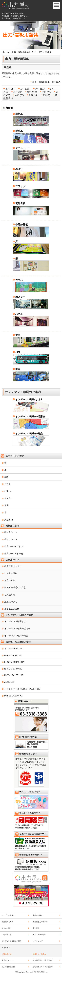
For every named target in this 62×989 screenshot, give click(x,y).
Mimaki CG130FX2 (13, 695)
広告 (44, 95)
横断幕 (19, 113)
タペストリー (22, 147)
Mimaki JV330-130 (13, 655)
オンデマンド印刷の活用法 (30, 416)
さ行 (33, 52)
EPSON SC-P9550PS (14, 662)
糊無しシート (10, 539)
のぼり (19, 169)
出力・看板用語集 (20, 52)
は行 (29, 92)
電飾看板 (20, 203)
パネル (19, 313)
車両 (17, 369)
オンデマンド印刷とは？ (29, 399)
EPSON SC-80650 (13, 668)
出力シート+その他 (13, 553)
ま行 (44, 92)
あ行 (7, 89)
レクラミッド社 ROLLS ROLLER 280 (22, 689)
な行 (15, 92)
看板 (6, 477)
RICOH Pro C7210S (13, 675)
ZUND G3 (9, 682)
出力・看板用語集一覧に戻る (46, 82)
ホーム (5, 52)
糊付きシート (10, 532)
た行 (52, 89)
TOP (55, 982)
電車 (17, 335)
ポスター (20, 296)
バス (17, 352)
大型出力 (8, 519)
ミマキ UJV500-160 (13, 648)
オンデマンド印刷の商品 (29, 433)
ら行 (17, 95)
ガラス (19, 279)
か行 (22, 89)
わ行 (31, 95)
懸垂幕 (19, 130)
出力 (40, 52)
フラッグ (20, 186)
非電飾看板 (21, 224)
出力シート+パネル (13, 546)
